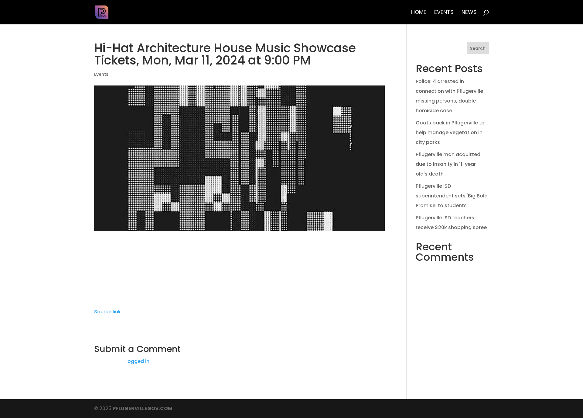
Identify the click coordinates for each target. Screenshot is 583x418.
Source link (107, 311)
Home (418, 13)
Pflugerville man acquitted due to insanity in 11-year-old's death (448, 164)
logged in (137, 361)
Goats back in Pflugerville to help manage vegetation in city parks (450, 132)
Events (444, 13)
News (469, 13)
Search (478, 48)
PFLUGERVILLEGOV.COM (142, 408)
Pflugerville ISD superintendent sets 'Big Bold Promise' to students (452, 196)
